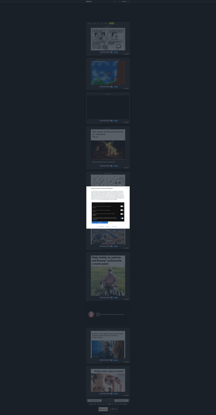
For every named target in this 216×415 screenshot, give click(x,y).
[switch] (121, 206)
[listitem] (108, 203)
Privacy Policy (114, 226)
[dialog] (108, 207)
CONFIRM (100, 222)
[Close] (127, 189)
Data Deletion (101, 226)
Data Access (108, 226)
